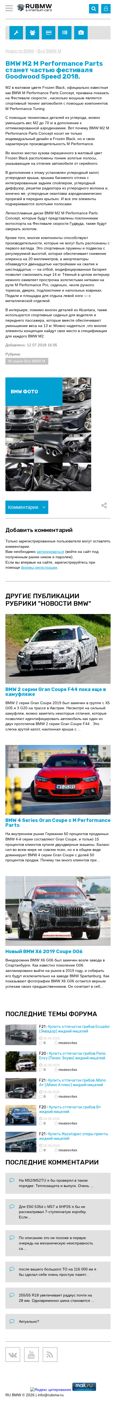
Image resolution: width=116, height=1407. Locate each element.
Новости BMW (19, 51)
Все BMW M (49, 51)
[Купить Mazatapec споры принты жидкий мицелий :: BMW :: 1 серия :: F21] (20, 1143)
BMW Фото (24, 392)
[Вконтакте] (12, 1354)
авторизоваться (50, 551)
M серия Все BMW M (26, 361)
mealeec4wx (67, 1043)
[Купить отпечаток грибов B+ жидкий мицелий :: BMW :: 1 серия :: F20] (20, 1116)
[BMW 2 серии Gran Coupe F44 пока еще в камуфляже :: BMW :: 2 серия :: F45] (58, 649)
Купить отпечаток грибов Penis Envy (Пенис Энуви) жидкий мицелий (72, 1055)
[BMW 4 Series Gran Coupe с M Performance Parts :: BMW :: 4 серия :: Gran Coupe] (58, 780)
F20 (42, 1053)
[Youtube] (31, 1354)
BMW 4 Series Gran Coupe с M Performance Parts (58, 823)
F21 (42, 1026)
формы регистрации (39, 567)
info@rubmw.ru (51, 1395)
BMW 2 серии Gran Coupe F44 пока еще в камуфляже (55, 692)
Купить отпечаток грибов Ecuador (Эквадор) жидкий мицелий (74, 1029)
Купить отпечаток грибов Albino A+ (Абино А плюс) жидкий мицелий (72, 1082)
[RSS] (50, 1354)
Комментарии (24, 507)
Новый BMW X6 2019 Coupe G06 (44, 951)
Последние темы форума (51, 1014)
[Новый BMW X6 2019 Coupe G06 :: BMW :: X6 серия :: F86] (58, 911)
